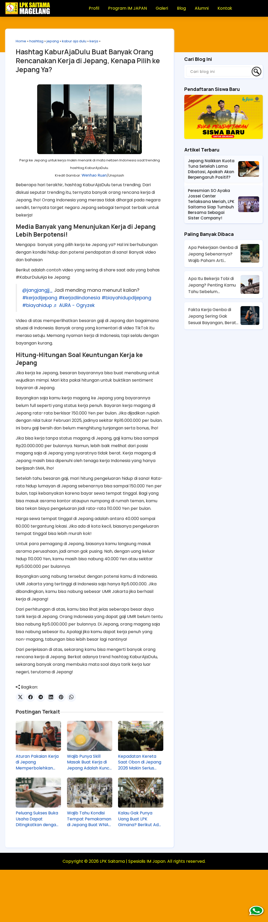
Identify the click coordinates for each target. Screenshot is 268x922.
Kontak (224, 8)
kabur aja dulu (74, 41)
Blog (181, 8)
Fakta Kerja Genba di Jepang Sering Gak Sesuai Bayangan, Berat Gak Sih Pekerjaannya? (212, 316)
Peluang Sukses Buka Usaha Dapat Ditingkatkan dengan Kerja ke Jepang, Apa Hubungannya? (37, 819)
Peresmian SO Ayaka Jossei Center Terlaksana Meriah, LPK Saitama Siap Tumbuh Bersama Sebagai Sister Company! (211, 204)
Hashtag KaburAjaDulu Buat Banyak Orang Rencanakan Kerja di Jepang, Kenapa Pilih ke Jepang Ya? (88, 60)
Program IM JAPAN (127, 8)
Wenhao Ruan (94, 175)
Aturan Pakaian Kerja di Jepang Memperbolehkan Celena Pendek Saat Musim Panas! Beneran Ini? (37, 762)
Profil (94, 8)
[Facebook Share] (30, 697)
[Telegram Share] (40, 697)
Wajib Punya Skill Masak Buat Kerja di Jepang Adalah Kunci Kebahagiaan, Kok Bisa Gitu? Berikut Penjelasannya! (88, 762)
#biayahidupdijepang (126, 298)
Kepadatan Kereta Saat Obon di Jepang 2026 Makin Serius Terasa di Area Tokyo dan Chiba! (139, 762)
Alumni (202, 8)
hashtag (36, 41)
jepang (53, 41)
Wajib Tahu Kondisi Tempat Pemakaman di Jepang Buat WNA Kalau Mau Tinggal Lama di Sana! (89, 819)
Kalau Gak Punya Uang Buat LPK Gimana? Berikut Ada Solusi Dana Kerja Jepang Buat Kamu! (139, 819)
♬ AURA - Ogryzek (74, 305)
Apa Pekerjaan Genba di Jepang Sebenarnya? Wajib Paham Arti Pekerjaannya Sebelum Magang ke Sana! (213, 254)
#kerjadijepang (39, 298)
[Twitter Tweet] (20, 697)
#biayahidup (37, 305)
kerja (94, 41)
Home (21, 41)
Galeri (162, 8)
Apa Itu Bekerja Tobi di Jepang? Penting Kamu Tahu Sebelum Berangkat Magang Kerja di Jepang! (213, 285)
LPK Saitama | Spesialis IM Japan (132, 861)
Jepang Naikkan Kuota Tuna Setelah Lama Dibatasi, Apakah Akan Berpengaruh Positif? (211, 169)
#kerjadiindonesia (79, 298)
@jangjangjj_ (37, 290)
